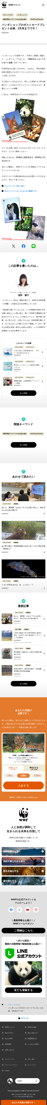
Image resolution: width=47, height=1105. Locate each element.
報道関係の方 (32, 1038)
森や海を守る (24, 882)
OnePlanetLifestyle (36, 19)
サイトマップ (32, 1065)
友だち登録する (23, 990)
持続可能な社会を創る (24, 862)
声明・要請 (31, 1059)
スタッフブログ (8, 15)
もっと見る (23, 393)
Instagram (36, 910)
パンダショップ (22, 15)
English (7, 1070)
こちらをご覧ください (26, 1096)
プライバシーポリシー (11, 1065)
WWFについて (10, 1027)
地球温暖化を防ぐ (24, 852)
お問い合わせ (9, 1050)
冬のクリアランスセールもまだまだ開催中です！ (21, 191)
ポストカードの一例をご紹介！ (15, 186)
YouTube (27, 910)
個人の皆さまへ (33, 1033)
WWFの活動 (32, 1027)
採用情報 (8, 1044)
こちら (35, 797)
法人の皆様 (8, 1038)
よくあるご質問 (33, 1044)
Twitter (13, 246)
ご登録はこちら (23, 930)
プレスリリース (9, 1059)
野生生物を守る (24, 872)
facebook (23, 246)
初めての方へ (9, 1033)
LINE (33, 246)
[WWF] (2, 1004)
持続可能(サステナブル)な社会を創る (15, 19)
